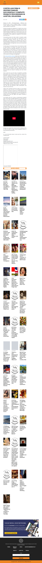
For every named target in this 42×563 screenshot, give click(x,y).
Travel (27, 550)
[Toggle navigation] (38, 2)
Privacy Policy (15, 547)
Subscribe (21, 558)
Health (14, 550)
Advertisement (28, 547)
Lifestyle (21, 550)
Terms (8, 547)
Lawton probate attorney (10, 56)
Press (21, 547)
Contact (33, 547)
